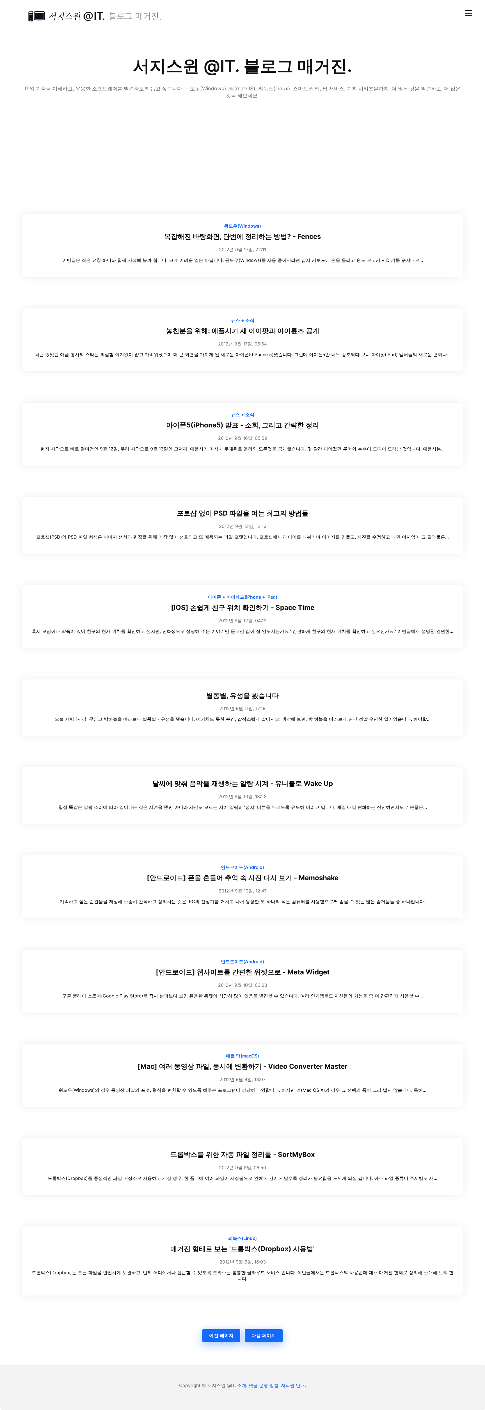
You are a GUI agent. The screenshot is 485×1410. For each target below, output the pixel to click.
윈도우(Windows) (242, 226)
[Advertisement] (242, 143)
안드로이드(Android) (242, 867)
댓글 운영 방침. (264, 1385)
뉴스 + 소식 (242, 320)
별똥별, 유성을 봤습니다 (242, 696)
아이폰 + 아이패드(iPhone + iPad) (242, 597)
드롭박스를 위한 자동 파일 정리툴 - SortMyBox (242, 1154)
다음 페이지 (263, 1335)
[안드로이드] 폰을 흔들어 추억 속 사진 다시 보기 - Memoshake (242, 878)
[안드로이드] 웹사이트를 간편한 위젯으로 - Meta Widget (243, 972)
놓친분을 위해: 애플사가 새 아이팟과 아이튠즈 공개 (242, 331)
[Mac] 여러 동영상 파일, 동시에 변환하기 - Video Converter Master (242, 1066)
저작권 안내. (293, 1385)
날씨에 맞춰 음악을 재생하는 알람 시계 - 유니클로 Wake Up (242, 783)
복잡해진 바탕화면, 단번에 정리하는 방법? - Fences (242, 236)
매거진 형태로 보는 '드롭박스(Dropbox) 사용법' (242, 1249)
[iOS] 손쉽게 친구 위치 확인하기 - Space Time (242, 607)
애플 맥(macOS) (242, 1056)
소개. (242, 1385)
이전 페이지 (221, 1335)
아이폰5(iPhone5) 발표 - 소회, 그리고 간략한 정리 (242, 425)
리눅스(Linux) (242, 1238)
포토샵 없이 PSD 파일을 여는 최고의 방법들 (242, 513)
